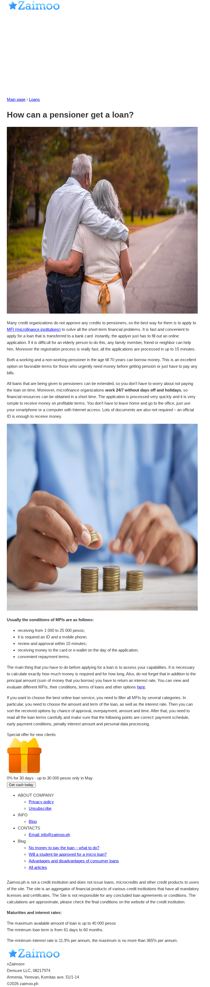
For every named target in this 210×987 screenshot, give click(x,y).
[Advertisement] (105, 55)
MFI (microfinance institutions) (34, 329)
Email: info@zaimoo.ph (49, 834)
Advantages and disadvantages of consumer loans (74, 860)
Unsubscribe (40, 808)
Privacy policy (41, 801)
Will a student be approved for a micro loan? (68, 854)
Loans (34, 99)
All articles (38, 867)
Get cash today (21, 785)
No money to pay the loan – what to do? (64, 847)
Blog (33, 821)
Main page (16, 99)
